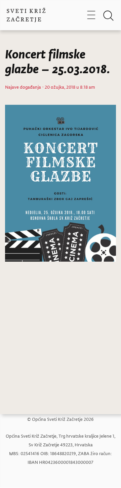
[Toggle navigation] (91, 14)
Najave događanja (23, 87)
